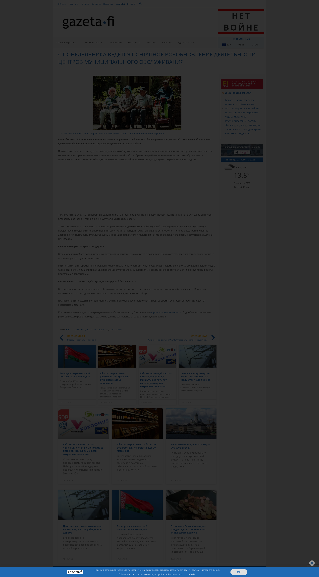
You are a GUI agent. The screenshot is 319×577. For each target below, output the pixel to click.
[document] (159, 288)
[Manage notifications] (312, 563)
